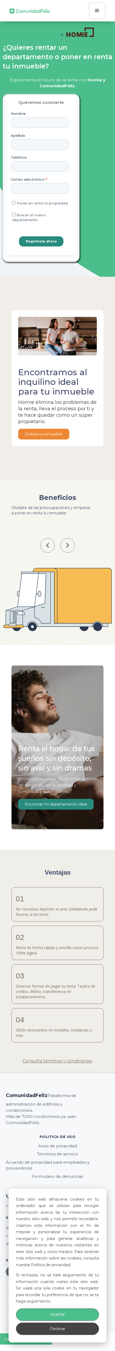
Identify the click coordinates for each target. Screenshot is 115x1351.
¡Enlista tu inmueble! (44, 434)
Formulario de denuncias (57, 1176)
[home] (30, 10)
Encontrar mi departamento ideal (56, 804)
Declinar (57, 1328)
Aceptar (57, 1314)
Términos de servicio (57, 1153)
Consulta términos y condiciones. (58, 1061)
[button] (97, 10)
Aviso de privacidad (57, 1145)
